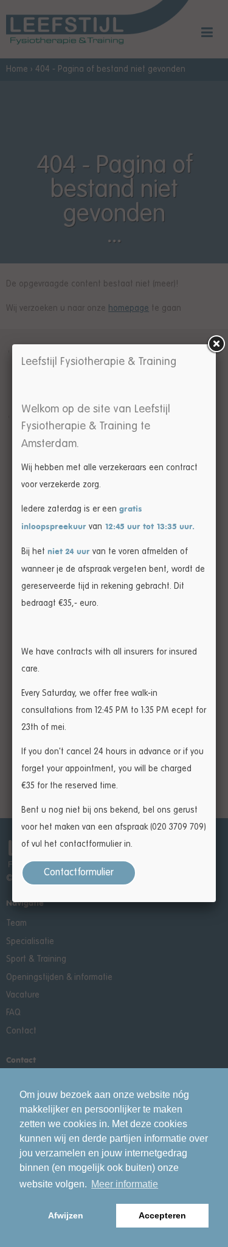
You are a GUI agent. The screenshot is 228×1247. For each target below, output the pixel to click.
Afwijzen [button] (65, 1215)
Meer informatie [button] (124, 1184)
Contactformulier (79, 873)
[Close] (216, 344)
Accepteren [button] (162, 1215)
